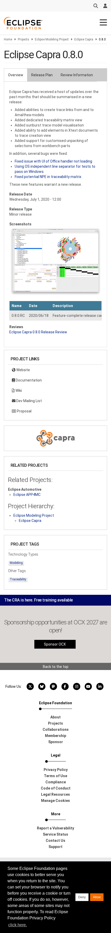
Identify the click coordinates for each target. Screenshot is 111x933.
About (55, 717)
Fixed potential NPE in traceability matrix (48, 177)
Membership (55, 736)
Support (55, 847)
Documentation (28, 380)
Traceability (18, 579)
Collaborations (56, 729)
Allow (97, 897)
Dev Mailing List (28, 401)
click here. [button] (17, 925)
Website (22, 370)
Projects (23, 39)
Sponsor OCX (55, 644)
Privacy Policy (56, 770)
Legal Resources (55, 794)
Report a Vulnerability (55, 828)
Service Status (55, 834)
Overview (15, 75)
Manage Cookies (55, 801)
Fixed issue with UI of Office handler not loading (53, 161)
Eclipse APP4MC (27, 495)
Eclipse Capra (83, 39)
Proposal (23, 411)
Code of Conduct (55, 788)
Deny (82, 897)
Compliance (55, 782)
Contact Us (55, 840)
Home (8, 39)
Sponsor (55, 742)
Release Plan (42, 75)
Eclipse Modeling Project (52, 39)
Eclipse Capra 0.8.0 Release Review (38, 332)
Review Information (77, 75)
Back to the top (55, 667)
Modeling (16, 563)
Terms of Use (55, 776)
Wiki (18, 390)
